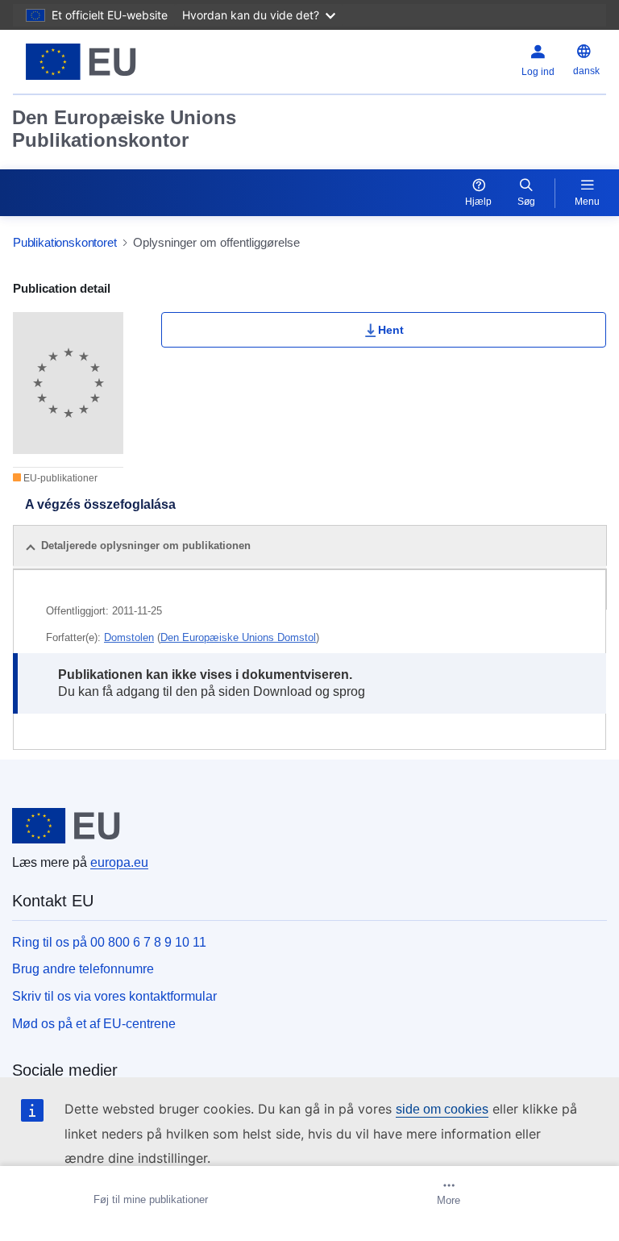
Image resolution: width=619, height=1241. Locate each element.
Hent (391, 329)
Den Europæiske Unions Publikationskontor (124, 128)
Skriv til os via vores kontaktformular (114, 996)
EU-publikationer (59, 478)
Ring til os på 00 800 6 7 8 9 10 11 (109, 942)
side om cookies (442, 1109)
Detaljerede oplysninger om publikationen (146, 545)
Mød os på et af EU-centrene (94, 1024)
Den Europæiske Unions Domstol (238, 637)
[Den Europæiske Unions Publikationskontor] (117, 62)
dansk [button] (586, 71)
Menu (587, 201)
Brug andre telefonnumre (83, 969)
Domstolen (129, 637)
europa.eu (119, 862)
